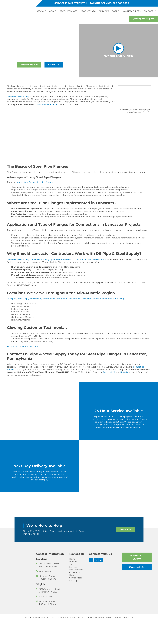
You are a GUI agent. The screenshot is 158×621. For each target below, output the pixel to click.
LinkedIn (124, 372)
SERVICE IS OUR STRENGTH (70, 3)
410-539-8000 (45, 571)
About (52, 11)
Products (73, 562)
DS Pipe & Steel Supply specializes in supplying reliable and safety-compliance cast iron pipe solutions (56, 260)
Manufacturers (131, 11)
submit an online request (47, 105)
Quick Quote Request (143, 19)
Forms (115, 11)
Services (104, 11)
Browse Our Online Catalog (40, 72)
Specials (41, 11)
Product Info (88, 11)
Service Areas (75, 578)
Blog (71, 575)
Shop (71, 564)
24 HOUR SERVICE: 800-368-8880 (109, 3)
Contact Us (150, 11)
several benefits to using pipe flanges (35, 182)
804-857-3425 (45, 597)
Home (72, 559)
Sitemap (73, 581)
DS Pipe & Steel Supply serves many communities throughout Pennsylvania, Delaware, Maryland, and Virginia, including (65, 299)
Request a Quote (29, 65)
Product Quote (68, 11)
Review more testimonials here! (22, 346)
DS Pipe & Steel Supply (18, 96)
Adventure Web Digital (123, 617)
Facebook (108, 372)
